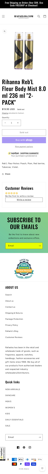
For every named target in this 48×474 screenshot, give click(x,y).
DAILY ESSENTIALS (14, 420)
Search (8, 295)
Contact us (10, 307)
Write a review (24, 199)
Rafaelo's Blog (11, 331)
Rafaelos (26, 469)
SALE (7, 426)
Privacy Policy (11, 325)
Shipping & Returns (14, 313)
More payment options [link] (24, 146)
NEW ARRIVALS (12, 389)
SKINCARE (10, 395)
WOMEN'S (10, 407)
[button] (2, 454)
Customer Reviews (14, 337)
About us (9, 301)
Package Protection (14, 319)
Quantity (5, 117)
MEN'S (8, 401)
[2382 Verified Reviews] (24, 279)
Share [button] (7, 174)
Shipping (5, 113)
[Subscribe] (40, 246)
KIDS (7, 414)
